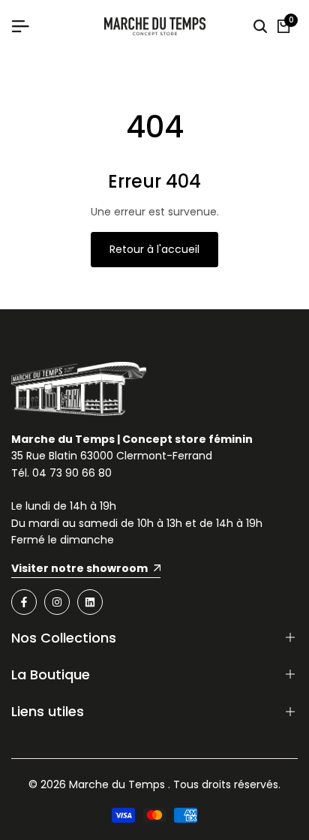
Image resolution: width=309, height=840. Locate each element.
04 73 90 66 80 (72, 472)
